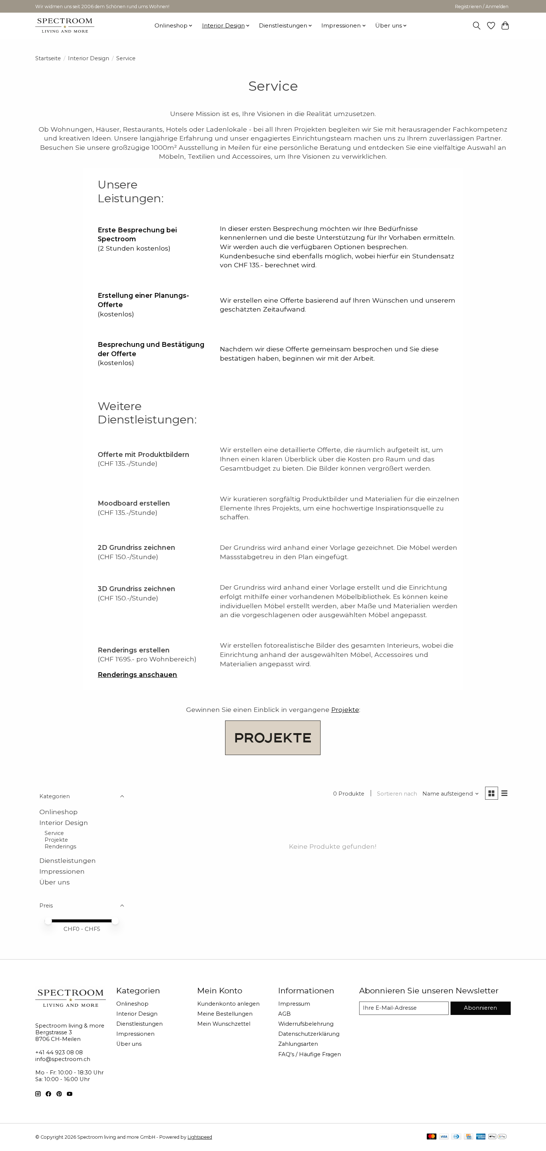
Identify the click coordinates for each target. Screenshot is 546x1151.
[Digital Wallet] (497, 1137)
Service (54, 833)
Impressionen (62, 871)
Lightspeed (200, 1137)
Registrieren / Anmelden (481, 6)
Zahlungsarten (298, 1044)
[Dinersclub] (456, 1137)
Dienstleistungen (67, 860)
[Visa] (444, 1137)
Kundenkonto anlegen (228, 1003)
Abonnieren (480, 1008)
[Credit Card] (468, 1137)
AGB (284, 1013)
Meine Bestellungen (225, 1013)
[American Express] (481, 1137)
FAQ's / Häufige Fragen (309, 1054)
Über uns (54, 882)
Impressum (294, 1003)
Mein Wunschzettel (223, 1024)
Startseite (48, 58)
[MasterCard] (431, 1137)
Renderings (60, 846)
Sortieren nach (397, 793)
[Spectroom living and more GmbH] (64, 25)
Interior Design (88, 58)
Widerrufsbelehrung (306, 1024)
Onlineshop (58, 812)
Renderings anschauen (137, 674)
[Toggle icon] (476, 25)
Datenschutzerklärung (308, 1034)
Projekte (345, 709)
